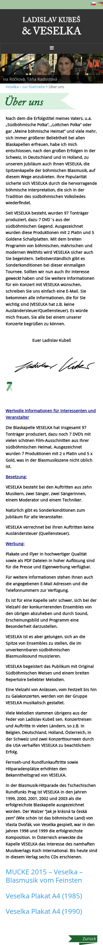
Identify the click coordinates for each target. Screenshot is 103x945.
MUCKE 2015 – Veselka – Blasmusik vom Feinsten (44, 876)
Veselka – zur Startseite (25, 86)
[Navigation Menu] (51, 47)
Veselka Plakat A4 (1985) (44, 895)
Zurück (89, 938)
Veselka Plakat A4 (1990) (44, 911)
